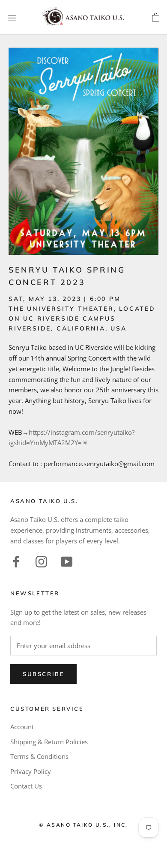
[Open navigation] (12, 17)
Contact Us (26, 786)
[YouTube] (66, 560)
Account (22, 726)
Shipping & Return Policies (49, 741)
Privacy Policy (30, 771)
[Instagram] (41, 560)
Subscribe (43, 673)
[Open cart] (155, 17)
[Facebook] (16, 560)
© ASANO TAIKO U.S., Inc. (83, 825)
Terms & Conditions (39, 756)
